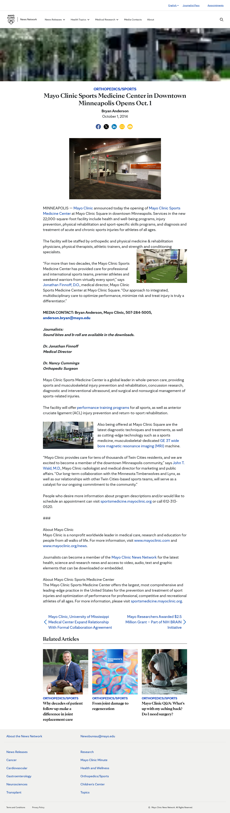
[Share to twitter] (107, 126)
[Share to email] (122, 126)
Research (87, 752)
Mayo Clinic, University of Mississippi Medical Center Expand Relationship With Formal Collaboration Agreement (80, 622)
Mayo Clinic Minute (93, 760)
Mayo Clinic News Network (134, 557)
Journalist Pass (191, 5)
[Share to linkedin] (114, 126)
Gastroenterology (18, 776)
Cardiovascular (16, 768)
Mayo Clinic (83, 208)
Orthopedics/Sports (94, 776)
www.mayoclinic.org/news (65, 545)
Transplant (13, 792)
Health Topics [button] (79, 19)
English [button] (172, 5)
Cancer (11, 760)
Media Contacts (133, 19)
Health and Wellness (94, 768)
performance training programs (103, 407)
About (150, 19)
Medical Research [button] (105, 19)
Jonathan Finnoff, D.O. (61, 284)
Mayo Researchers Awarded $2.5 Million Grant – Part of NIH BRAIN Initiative (153, 622)
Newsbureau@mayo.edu (97, 736)
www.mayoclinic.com (152, 540)
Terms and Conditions (15, 807)
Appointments (216, 5)
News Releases (17, 752)
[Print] (130, 126)
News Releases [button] (53, 19)
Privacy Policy (38, 807)
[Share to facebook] (99, 126)
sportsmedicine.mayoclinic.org (126, 501)
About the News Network (24, 736)
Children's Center (92, 784)
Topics (85, 792)
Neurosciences (16, 784)
